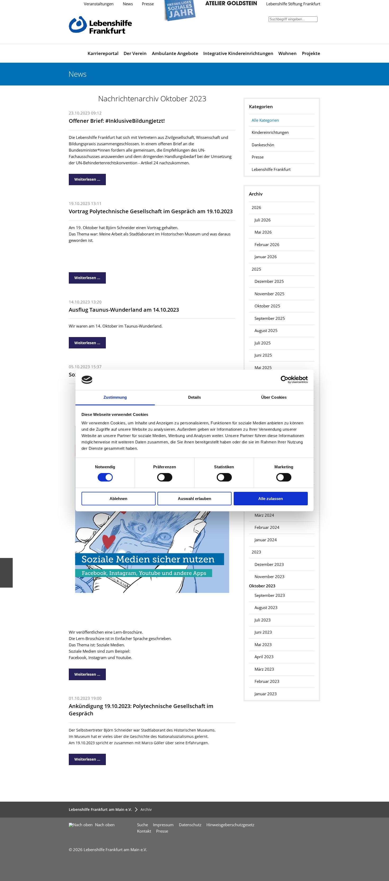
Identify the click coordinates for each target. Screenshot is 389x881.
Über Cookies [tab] (274, 397)
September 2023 (270, 595)
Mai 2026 (263, 232)
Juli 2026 (263, 220)
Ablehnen (118, 498)
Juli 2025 (263, 343)
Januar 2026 (266, 257)
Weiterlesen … (84, 178)
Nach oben (104, 825)
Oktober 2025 (267, 306)
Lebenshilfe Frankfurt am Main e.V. (100, 809)
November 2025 (269, 294)
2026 (256, 207)
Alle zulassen (270, 498)
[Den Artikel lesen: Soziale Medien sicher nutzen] (152, 622)
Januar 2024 (266, 540)
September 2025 (270, 318)
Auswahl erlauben (194, 498)
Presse (148, 4)
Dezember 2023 (269, 564)
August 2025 (266, 330)
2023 (256, 552)
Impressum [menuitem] (163, 825)
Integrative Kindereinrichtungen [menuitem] (238, 53)
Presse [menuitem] (258, 157)
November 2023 (269, 576)
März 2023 (264, 669)
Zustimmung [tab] (115, 397)
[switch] (164, 477)
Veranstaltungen (99, 4)
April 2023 (264, 657)
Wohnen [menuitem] (287, 53)
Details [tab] (194, 397)
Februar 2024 (267, 527)
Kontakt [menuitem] (144, 831)
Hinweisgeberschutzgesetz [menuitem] (230, 825)
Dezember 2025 (269, 281)
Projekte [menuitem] (311, 53)
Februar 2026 (267, 244)
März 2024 (264, 515)
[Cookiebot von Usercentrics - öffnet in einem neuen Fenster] (284, 380)
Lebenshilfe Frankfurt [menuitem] (271, 169)
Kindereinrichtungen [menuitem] (270, 132)
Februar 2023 (267, 681)
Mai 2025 (263, 367)
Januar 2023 (266, 694)
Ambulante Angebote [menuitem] (175, 53)
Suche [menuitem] (142, 825)
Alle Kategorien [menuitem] (265, 120)
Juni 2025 (263, 355)
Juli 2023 (263, 620)
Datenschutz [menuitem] (190, 825)
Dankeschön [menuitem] (263, 145)
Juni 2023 (263, 632)
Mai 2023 (263, 644)
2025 (256, 269)
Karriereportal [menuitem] (103, 53)
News (128, 4)
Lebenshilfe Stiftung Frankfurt (293, 4)
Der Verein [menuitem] (135, 53)
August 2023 (266, 607)
